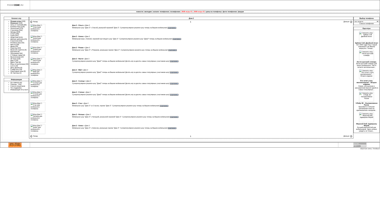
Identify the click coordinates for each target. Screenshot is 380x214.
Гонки (12, 35)
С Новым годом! (16, 55)
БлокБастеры (15, 26)
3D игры (13, 59)
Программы (14, 53)
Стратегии (14, 41)
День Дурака (15, 68)
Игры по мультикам (17, 64)
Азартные (14, 48)
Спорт (12, 34)
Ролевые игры (15, 43)
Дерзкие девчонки (17, 39)
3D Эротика (14, 73)
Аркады (13, 32)
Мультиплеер (15, 57)
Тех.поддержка (16, 88)
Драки (12, 46)
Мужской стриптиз (17, 50)
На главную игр (16, 82)
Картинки (13, 51)
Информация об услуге (19, 90)
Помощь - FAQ (16, 84)
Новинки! (14, 23)
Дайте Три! (14, 62)
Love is (13, 66)
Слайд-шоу (14, 69)
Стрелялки (14, 30)
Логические (14, 28)
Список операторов (17, 86)
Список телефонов (366, 23)
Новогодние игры (16, 71)
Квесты (13, 44)
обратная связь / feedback (370, 149)
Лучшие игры (15, 21)
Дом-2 (12, 60)
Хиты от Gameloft (16, 25)
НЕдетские (14, 37)
